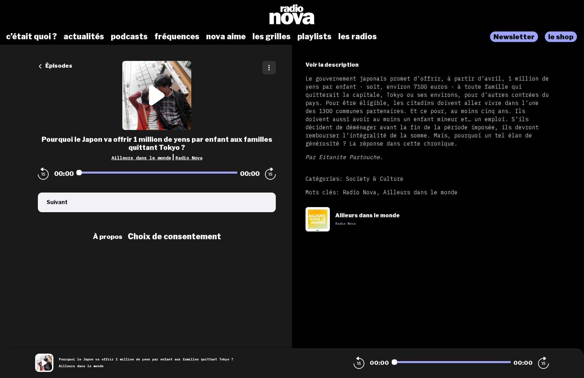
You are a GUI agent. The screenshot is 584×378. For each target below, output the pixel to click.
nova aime (226, 36)
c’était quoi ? (31, 36)
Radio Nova (188, 158)
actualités (84, 36)
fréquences (176, 36)
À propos (107, 236)
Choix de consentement (174, 236)
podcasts (129, 36)
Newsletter (514, 36)
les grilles (271, 36)
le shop (561, 36)
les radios (357, 36)
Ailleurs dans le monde (141, 158)
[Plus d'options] (269, 67)
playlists (314, 36)
